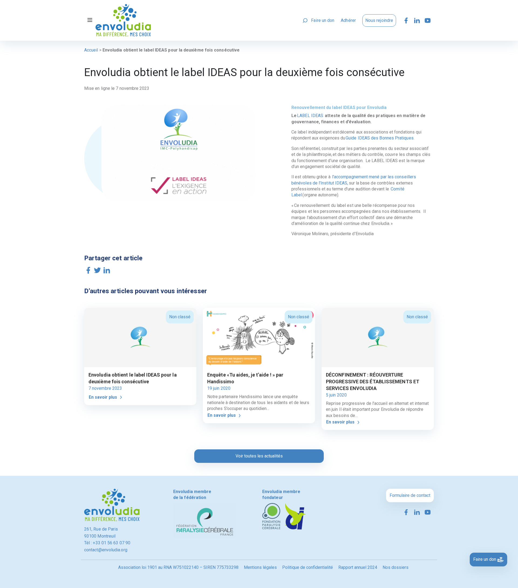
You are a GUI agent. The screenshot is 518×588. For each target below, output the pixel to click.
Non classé (179, 316)
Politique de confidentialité (307, 567)
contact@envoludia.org (105, 549)
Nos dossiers (395, 567)
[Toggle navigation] (90, 20)
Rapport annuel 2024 (357, 567)
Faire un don (322, 20)
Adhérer (348, 20)
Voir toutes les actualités (259, 456)
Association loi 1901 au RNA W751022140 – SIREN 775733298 (178, 567)
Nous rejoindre (379, 20)
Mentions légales (260, 567)
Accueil (91, 50)
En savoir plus (103, 397)
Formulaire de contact (410, 495)
